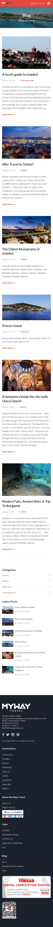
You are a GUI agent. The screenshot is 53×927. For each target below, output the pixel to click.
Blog (4, 862)
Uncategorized (27, 80)
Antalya (6, 772)
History (23, 407)
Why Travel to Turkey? (18, 164)
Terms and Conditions (12, 843)
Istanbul (6, 759)
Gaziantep (6, 780)
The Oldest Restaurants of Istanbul (21, 251)
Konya (5, 776)
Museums (25, 332)
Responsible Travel (10, 835)
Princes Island (12, 326)
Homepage (23, 20)
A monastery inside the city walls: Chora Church (25, 399)
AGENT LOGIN (38, 3)
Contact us (7, 839)
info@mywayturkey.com (13, 728)
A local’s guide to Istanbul (20, 74)
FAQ (4, 847)
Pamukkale (7, 767)
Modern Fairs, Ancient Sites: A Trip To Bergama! (26, 504)
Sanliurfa (6, 784)
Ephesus (5, 763)
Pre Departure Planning (13, 866)
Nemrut (5, 789)
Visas (4, 870)
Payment (6, 830)
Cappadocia (7, 755)
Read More (7, 114)
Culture (24, 170)
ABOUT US (6, 803)
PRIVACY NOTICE (8, 807)
